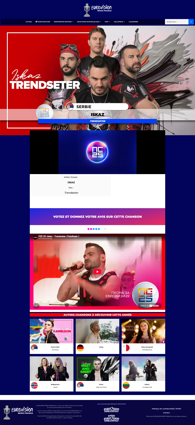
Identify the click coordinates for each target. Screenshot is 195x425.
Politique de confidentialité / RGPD (166, 409)
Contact (166, 413)
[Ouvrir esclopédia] (124, 22)
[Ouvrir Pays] (109, 22)
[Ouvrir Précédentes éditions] (73, 22)
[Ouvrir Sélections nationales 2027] (100, 22)
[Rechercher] (191, 21)
